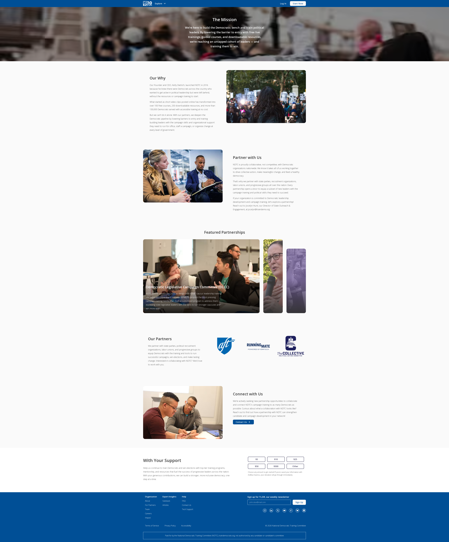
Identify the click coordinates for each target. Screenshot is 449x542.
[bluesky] (297, 510)
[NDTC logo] (147, 3)
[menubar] (160, 3)
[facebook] (291, 510)
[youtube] (284, 510)
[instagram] (265, 510)
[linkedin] (271, 510)
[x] (278, 510)
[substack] (304, 510)
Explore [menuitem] (158, 3)
